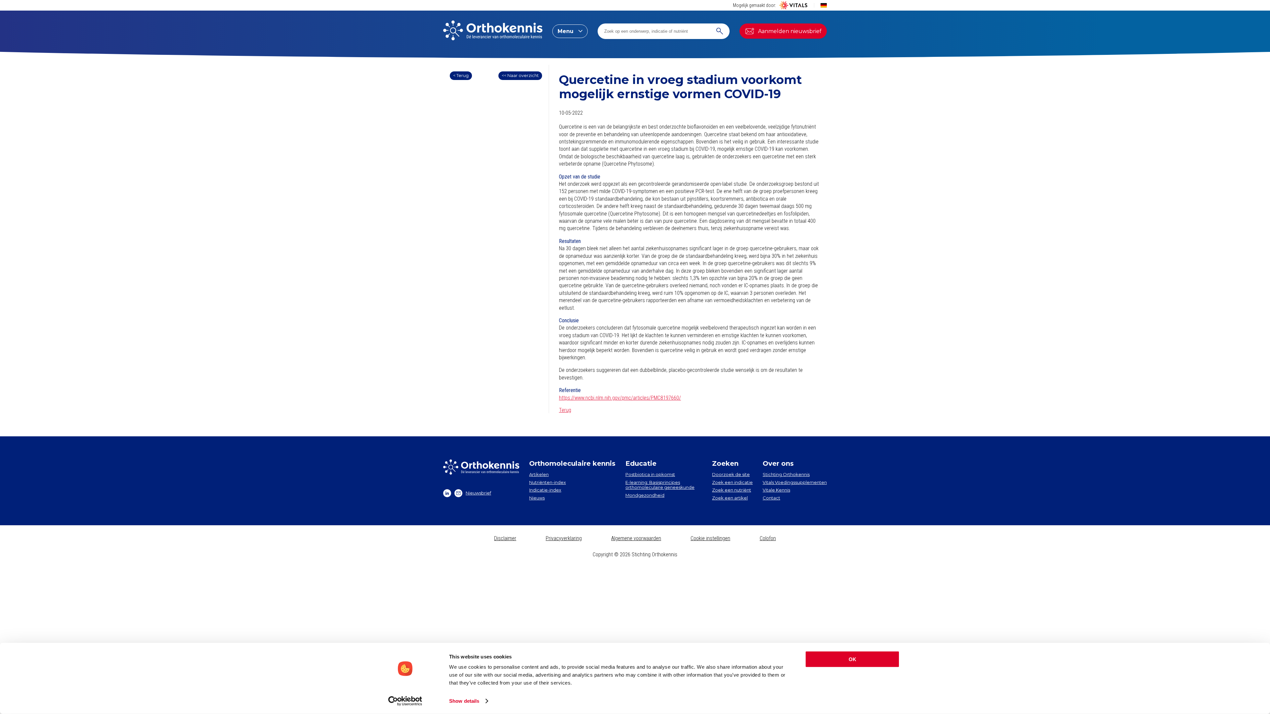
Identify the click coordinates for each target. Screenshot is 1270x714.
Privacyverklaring (564, 538)
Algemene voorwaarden (636, 538)
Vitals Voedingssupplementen (795, 482)
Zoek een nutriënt (731, 490)
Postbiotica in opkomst (650, 474)
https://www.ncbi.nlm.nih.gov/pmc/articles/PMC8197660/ (620, 398)
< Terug (461, 75)
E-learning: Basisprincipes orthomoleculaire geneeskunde (660, 485)
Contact (771, 497)
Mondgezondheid (644, 495)
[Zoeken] (720, 31)
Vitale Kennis (776, 490)
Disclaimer (505, 538)
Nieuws (537, 497)
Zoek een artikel (730, 497)
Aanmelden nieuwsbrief (790, 31)
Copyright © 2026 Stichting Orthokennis (635, 554)
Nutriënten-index (547, 482)
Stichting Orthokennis (786, 474)
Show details (464, 701)
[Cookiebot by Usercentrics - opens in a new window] (405, 701)
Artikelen (539, 474)
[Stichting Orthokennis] (492, 31)
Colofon (768, 538)
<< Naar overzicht (520, 75)
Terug (565, 410)
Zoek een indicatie (732, 482)
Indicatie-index (545, 490)
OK (852, 659)
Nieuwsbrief (478, 493)
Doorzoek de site (731, 474)
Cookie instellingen (710, 538)
